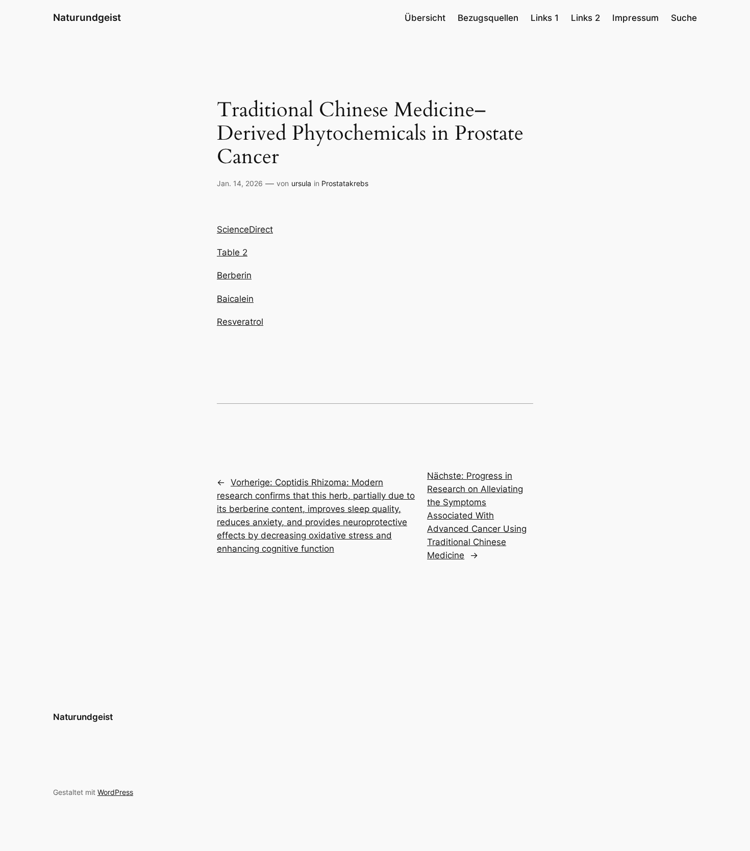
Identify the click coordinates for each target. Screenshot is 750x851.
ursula (301, 183)
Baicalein (235, 299)
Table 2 (232, 252)
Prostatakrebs (344, 183)
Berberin (234, 275)
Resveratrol (240, 322)
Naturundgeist (87, 17)
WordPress (115, 792)
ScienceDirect (245, 229)
